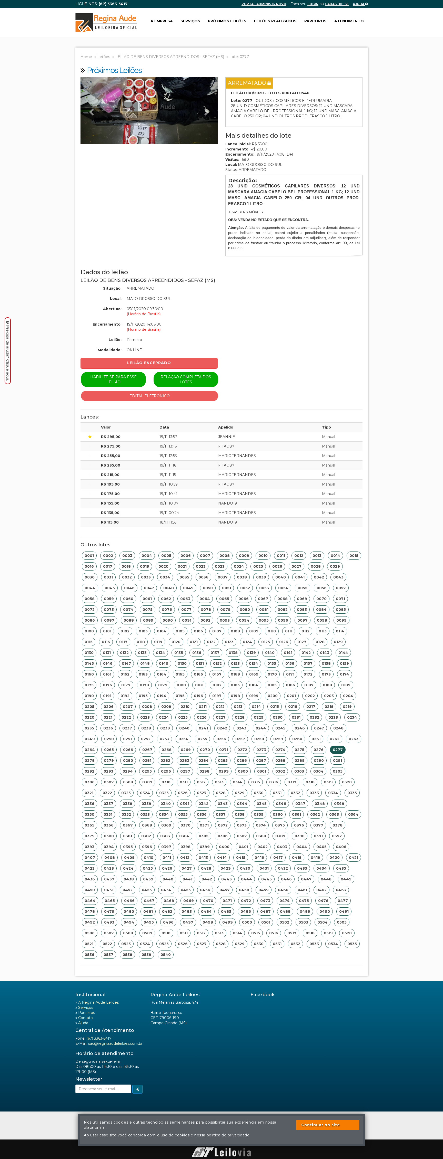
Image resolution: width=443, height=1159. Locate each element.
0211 (203, 706)
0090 (168, 620)
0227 (221, 717)
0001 (89, 555)
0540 (165, 954)
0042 (319, 577)
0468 (169, 900)
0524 (145, 944)
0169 (253, 674)
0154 (253, 663)
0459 (263, 890)
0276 (319, 749)
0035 (184, 577)
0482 (167, 911)
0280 (128, 760)
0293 (108, 771)
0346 (281, 803)
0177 (125, 685)
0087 (109, 620)
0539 (146, 954)
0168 (235, 674)
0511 (184, 933)
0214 (256, 706)
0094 (244, 620)
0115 (89, 642)
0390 (300, 836)
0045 (110, 588)
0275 (299, 749)
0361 (296, 814)
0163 (143, 674)
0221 (108, 717)
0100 (89, 631)
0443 (226, 879)
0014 (335, 555)
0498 (208, 922)
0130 (89, 652)
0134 (160, 652)
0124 (247, 642)
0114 (340, 631)
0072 (90, 609)
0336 (89, 803)
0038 (242, 577)
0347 (300, 803)
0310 (166, 782)
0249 (90, 739)
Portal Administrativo (263, 4)
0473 (265, 900)
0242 (222, 728)
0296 (166, 771)
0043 (338, 577)
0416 (259, 857)
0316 (273, 782)
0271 (223, 749)
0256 (221, 739)
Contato (85, 1017)
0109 (253, 631)
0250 (109, 739)
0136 (196, 652)
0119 (158, 642)
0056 (322, 588)
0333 (314, 793)
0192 (124, 696)
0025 (258, 566)
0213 (238, 706)
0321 (89, 793)
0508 (128, 933)
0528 (221, 944)
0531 (277, 944)
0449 (346, 879)
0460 (283, 890)
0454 (166, 890)
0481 (148, 911)
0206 (109, 706)
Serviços (190, 21)
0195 (180, 696)
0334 (333, 793)
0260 (297, 739)
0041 (300, 577)
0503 (303, 922)
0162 (124, 674)
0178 (144, 685)
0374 (261, 825)
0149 (163, 663)
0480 (129, 911)
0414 (222, 857)
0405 (321, 846)
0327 (202, 793)
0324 (145, 793)
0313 (219, 782)
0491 (344, 911)
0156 (289, 663)
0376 (299, 825)
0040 (280, 577)
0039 (261, 577)
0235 (89, 728)
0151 (200, 663)
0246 (300, 728)
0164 (161, 674)
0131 (107, 652)
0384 (184, 836)
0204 (348, 696)
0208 (147, 706)
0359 (259, 814)
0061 (147, 598)
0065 (224, 598)
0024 (239, 566)
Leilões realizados (275, 21)
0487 (265, 911)
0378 (338, 825)
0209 (166, 706)
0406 (341, 846)
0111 (288, 631)
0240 (184, 728)
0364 (353, 814)
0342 (203, 803)
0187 (309, 685)
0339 (146, 803)
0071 (340, 598)
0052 (245, 588)
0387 (242, 836)
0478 (90, 911)
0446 (286, 879)
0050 (208, 588)
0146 (108, 663)
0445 (266, 879)
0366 (109, 825)
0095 (264, 620)
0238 (146, 728)
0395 (128, 846)
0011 (281, 555)
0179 (162, 685)
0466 (129, 900)
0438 (129, 879)
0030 (90, 577)
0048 (168, 588)
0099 (341, 620)
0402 (262, 846)
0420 (334, 857)
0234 (352, 717)
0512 (201, 933)
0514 (237, 933)
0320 (347, 782)
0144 (343, 652)
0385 (203, 836)
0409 (129, 857)
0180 (181, 685)
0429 (225, 868)
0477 (343, 900)
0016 (89, 566)
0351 (108, 814)
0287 (261, 760)
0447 (306, 879)
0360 (278, 814)
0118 (141, 642)
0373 (242, 825)
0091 (186, 620)
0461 (302, 890)
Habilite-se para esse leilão (113, 379)
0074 (128, 609)
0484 (206, 911)
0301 (261, 771)
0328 (221, 793)
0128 (320, 642)
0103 (143, 631)
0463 (341, 890)
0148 (145, 663)
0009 (244, 555)
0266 (128, 749)
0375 (280, 825)
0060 (128, 598)
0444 (246, 879)
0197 (217, 696)
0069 (302, 598)
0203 (329, 696)
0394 (109, 846)
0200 (273, 696)
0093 (225, 620)
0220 (89, 717)
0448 (326, 879)
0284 (203, 760)
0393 (89, 846)
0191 (107, 696)
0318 (310, 782)
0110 (272, 631)
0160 (89, 674)
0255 (202, 739)
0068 (282, 598)
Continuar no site (320, 1125)
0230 (278, 717)
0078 (206, 609)
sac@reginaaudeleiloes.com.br (115, 1043)
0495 (149, 922)
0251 (127, 739)
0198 (235, 696)
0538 (127, 954)
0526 (183, 944)
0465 (110, 900)
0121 (194, 642)
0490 (324, 911)
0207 (128, 706)
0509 (147, 933)
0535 (352, 944)
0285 (223, 760)
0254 (183, 739)
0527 (202, 944)
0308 (128, 782)
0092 (205, 620)
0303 (299, 771)
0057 (341, 588)
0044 (90, 588)
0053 (264, 588)
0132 (124, 652)
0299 (224, 771)
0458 (244, 890)
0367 (128, 825)
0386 (223, 836)
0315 (255, 782)
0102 (124, 631)
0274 (280, 749)
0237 (127, 728)
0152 (217, 663)
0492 (90, 922)
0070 (321, 598)
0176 (107, 685)
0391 (318, 836)
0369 (166, 825)
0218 (329, 706)
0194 (161, 696)
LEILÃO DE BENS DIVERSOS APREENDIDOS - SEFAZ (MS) (169, 56)
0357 (221, 814)
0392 (337, 836)
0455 (186, 890)
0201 (291, 696)
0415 (240, 857)
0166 (198, 674)
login (312, 4)
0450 (90, 890)
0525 (164, 944)
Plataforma (221, 1144)
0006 (185, 555)
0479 (109, 911)
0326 (183, 793)
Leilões (103, 56)
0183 (235, 685)
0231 (296, 717)
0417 (278, 857)
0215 (274, 706)
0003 (127, 555)
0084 (321, 609)
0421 (353, 857)
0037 (223, 577)
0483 (187, 911)
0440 (168, 879)
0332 (295, 793)
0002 (108, 555)
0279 (109, 760)
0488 (285, 911)
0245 (280, 728)
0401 (243, 846)
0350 (89, 814)
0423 (109, 868)
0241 (203, 728)
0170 (272, 674)
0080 (245, 609)
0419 (315, 857)
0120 (176, 642)
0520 (347, 933)
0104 (161, 631)
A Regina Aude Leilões (98, 1002)
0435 (341, 868)
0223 (145, 717)
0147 (126, 663)
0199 (253, 696)
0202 (310, 696)
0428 (206, 868)
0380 (109, 836)
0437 (109, 879)
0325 (164, 793)
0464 (90, 900)
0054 (283, 588)
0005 (166, 555)
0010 (263, 555)
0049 (188, 588)
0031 (108, 577)
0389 (280, 836)
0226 (202, 717)
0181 (199, 685)
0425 (148, 868)
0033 (146, 577)
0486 (245, 911)
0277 (338, 749)
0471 (227, 900)
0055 (302, 588)
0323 (126, 793)
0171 (290, 674)
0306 (90, 782)
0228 (240, 717)
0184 (253, 685)
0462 (321, 890)
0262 (334, 739)
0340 (165, 803)
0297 (185, 771)
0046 (129, 588)
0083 (302, 609)
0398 (185, 846)
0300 (243, 771)
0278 (90, 760)
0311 (184, 782)
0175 (89, 685)
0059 (109, 598)
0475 (304, 900)
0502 (284, 922)
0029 (335, 566)
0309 (147, 782)
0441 (187, 879)
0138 (233, 652)
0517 (291, 933)
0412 (184, 857)
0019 (144, 566)
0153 (235, 663)
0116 (106, 642)
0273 (261, 749)
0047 (149, 588)
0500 (247, 922)
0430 (245, 868)
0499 (227, 922)
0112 (305, 631)
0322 (107, 793)
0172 (308, 674)
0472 (246, 900)
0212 (220, 706)
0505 (342, 922)
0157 (308, 663)
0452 (128, 890)
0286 (242, 760)
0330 (259, 793)
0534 (333, 944)
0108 (235, 631)
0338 (127, 803)
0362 (315, 814)
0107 (217, 631)
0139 (251, 652)
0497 (188, 922)
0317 (291, 782)
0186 (290, 685)
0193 (143, 696)
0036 (203, 577)
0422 (90, 868)
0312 (201, 782)
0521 (89, 944)
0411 (167, 857)
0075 (148, 609)
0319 (328, 782)
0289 (300, 760)
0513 (219, 933)
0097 (302, 620)
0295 (147, 771)
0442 (207, 879)
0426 (167, 868)
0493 (109, 922)
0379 (90, 836)
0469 (188, 900)
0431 (264, 868)
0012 (298, 555)
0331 (277, 793)
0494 (129, 922)
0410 (148, 857)
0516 (273, 933)
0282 (165, 760)
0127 (301, 642)
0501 (265, 922)
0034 (165, 577)
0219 (347, 706)
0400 (224, 846)
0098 (322, 620)
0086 (90, 620)
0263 (353, 739)
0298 (204, 771)
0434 (321, 868)
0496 (168, 922)
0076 (167, 609)
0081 (263, 609)
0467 (149, 900)
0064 (204, 598)
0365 (89, 825)
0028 (316, 566)
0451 (108, 890)
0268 (167, 749)
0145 (89, 663)
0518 (310, 933)
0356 (202, 814)
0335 (352, 793)
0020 (163, 566)
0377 (318, 825)
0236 (108, 728)
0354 (164, 814)
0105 (180, 631)
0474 (284, 900)
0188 (327, 685)
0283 (184, 760)
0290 (319, 760)
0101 (107, 631)
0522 (107, 944)
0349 (339, 803)
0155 (271, 663)
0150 (182, 663)
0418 (296, 857)
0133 (142, 652)
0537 (108, 954)
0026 (277, 566)
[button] (90, 110)
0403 (282, 846)
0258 (259, 739)
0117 (123, 642)
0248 (338, 728)
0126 (283, 642)
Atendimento (349, 21)
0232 (314, 717)
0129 (338, 642)
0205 (89, 706)
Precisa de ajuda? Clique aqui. (7, 353)
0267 (147, 749)
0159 (344, 663)
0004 (147, 555)
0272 (242, 749)
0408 (109, 857)
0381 (127, 836)
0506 (90, 933)
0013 (317, 555)
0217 (310, 706)
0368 (147, 825)
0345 (262, 803)
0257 (240, 739)
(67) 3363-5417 (99, 1038)
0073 (109, 609)
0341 (184, 803)
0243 (241, 728)
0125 (265, 642)
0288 (280, 760)
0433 (302, 868)
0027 (296, 566)
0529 (240, 944)
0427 (187, 868)
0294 (128, 771)
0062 (166, 598)
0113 (323, 631)
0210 (184, 706)
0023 (220, 566)
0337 (108, 803)
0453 (147, 890)
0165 (180, 674)
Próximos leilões (227, 21)
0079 (225, 609)
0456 (205, 890)
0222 (126, 717)
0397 (166, 846)
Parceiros (315, 21)
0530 (259, 944)
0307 (109, 782)
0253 (164, 739)
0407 (90, 857)
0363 (334, 814)
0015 (353, 555)
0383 (165, 836)
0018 (126, 566)
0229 (259, 717)
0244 (261, 728)
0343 (223, 803)
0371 (204, 825)
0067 (263, 598)
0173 (326, 674)
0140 (270, 652)
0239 (165, 728)
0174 (344, 674)
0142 (306, 652)
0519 (328, 933)
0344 (242, 803)
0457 (224, 890)
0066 (243, 598)
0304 (318, 771)
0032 (127, 577)
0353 (145, 814)
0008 (224, 555)
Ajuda (359, 4)
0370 (185, 825)
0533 (314, 944)
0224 (164, 717)
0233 (333, 717)
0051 (226, 588)
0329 (240, 793)
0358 (240, 814)
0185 (272, 685)
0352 (126, 814)
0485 (226, 911)
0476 (323, 900)
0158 (326, 663)
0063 (185, 598)
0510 (166, 933)
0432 (283, 868)
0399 (205, 846)
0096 (283, 620)
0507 (109, 933)
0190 (89, 696)
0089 (148, 620)
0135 (178, 652)
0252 (145, 739)
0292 (89, 771)
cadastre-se (337, 4)
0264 (90, 749)
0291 (337, 760)
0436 (90, 879)
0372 (223, 825)
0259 (278, 739)
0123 (229, 642)
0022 (201, 566)
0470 (208, 900)
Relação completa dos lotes (185, 379)
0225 (183, 717)
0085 (341, 609)
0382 (146, 836)
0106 (198, 631)
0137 (214, 652)
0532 (295, 944)
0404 (301, 846)
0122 (211, 642)
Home (86, 56)
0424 (128, 868)
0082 (283, 609)
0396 (147, 846)
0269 (186, 749)
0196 (198, 696)
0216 (292, 706)
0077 (186, 609)
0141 (288, 652)
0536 (89, 954)
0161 (107, 674)
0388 (261, 836)
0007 (205, 555)
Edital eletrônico (149, 396)
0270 (205, 749)
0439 (148, 879)
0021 (182, 566)
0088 (129, 620)
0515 (255, 933)
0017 (107, 566)
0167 (217, 674)
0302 (280, 771)
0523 (126, 944)
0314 (237, 782)
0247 (319, 728)
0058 (90, 598)
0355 (183, 814)
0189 (345, 685)
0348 (320, 803)
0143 (324, 652)
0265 (109, 749)
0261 (315, 739)
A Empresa (161, 21)
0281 (146, 760)
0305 (338, 771)
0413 (203, 857)
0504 (322, 922)
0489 (305, 911)
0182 (217, 685)
